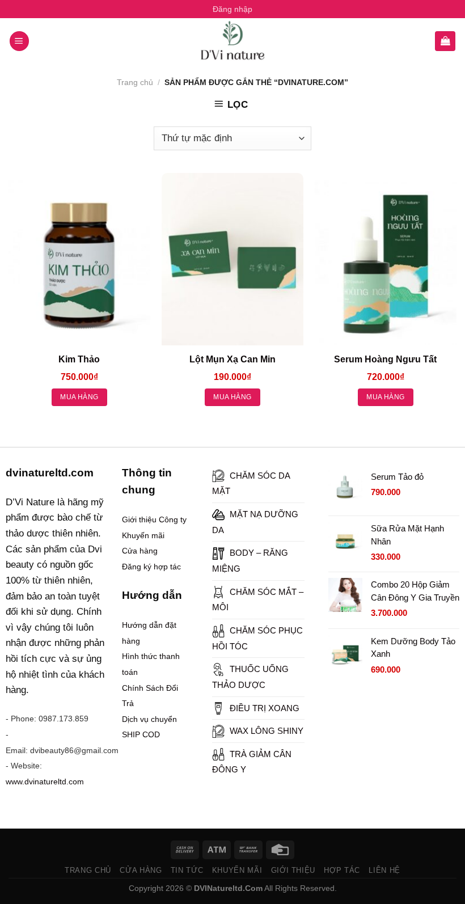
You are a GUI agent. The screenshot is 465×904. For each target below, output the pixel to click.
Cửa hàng (140, 550)
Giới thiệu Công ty (154, 519)
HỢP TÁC (342, 870)
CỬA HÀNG (141, 870)
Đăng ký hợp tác (151, 566)
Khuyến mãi (143, 535)
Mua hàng (79, 397)
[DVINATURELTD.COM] (232, 41)
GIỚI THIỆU (293, 870)
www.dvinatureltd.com (45, 781)
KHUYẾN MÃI (237, 870)
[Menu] (19, 41)
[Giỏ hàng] (445, 41)
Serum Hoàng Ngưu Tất (385, 359)
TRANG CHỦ (88, 870)
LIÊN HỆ (384, 870)
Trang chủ (135, 82)
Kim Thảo (79, 359)
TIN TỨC (187, 870)
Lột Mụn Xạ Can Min (232, 359)
